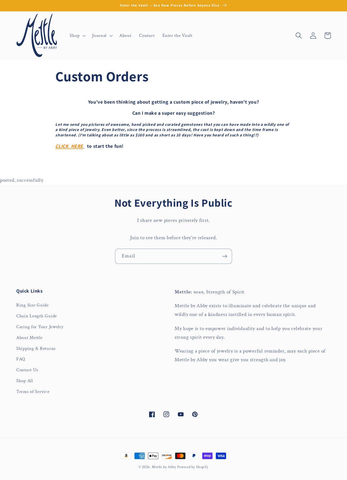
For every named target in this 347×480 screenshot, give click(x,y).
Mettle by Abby (164, 467)
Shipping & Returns (36, 348)
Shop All (24, 381)
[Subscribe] (224, 256)
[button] (77, 35)
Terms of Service (33, 392)
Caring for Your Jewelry (40, 327)
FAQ (20, 359)
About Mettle (29, 338)
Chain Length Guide (36, 316)
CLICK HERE (69, 146)
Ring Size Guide (32, 305)
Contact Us (27, 370)
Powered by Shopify (192, 467)
